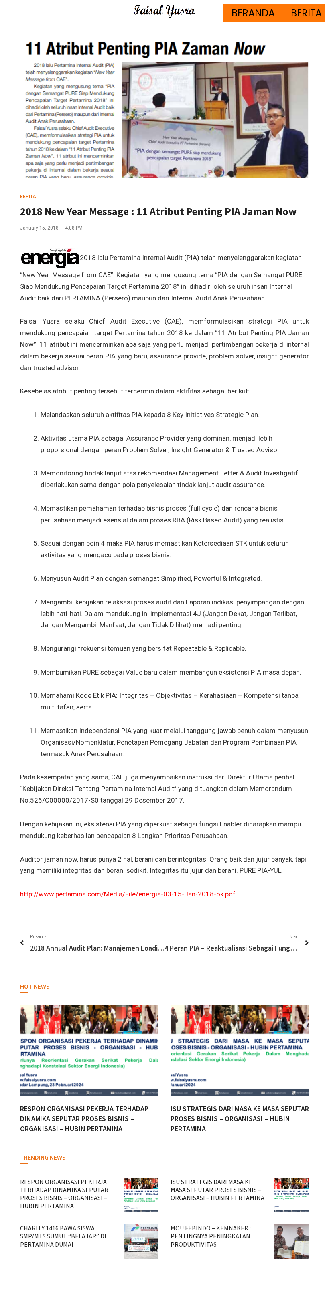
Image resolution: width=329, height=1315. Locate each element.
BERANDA (253, 13)
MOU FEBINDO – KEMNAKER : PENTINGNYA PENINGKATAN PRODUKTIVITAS (211, 1236)
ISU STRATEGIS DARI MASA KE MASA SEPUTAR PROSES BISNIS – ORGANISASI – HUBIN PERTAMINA (240, 1118)
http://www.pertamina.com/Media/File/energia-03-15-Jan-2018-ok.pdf (128, 894)
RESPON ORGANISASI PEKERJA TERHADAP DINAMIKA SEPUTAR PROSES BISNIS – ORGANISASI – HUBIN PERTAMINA (84, 1118)
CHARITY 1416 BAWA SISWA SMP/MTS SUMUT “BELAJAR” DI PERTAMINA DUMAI (63, 1236)
